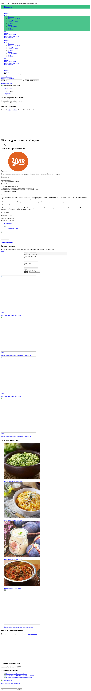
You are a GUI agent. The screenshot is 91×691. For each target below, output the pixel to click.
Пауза (3, 80)
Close (2, 251)
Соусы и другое (12, 26)
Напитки (10, 23)
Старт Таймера (34, 80)
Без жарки (11, 17)
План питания (8, 37)
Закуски (10, 20)
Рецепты (7, 15)
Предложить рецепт (10, 34)
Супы (9, 28)
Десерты (6, 72)
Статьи (6, 31)
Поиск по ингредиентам (11, 36)
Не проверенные (13, 228)
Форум (6, 33)
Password (27, 263)
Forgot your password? (31, 254)
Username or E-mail (30, 256)
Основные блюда (13, 21)
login (9, 110)
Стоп (27, 80)
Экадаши (10, 29)
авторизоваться (32, 634)
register (15, 110)
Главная (6, 13)
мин (23, 80)
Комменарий (8, 223)
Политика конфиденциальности (10, 683)
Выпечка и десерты (14, 18)
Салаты (10, 25)
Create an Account (34, 272)
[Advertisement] (45, 124)
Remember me (30, 270)
